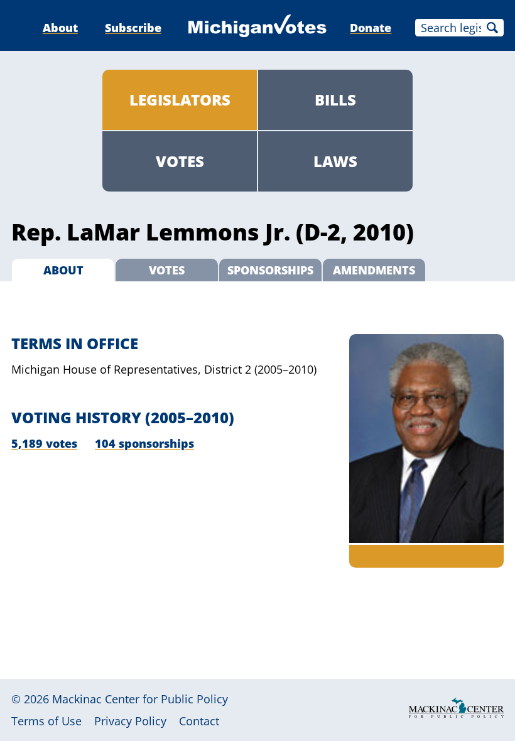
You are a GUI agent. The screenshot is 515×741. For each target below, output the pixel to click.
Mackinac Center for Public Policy (140, 698)
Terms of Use (46, 720)
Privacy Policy (130, 720)
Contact (199, 720)
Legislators (179, 99)
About (60, 27)
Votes (180, 161)
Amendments (374, 270)
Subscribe (133, 27)
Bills (335, 99)
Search (492, 27)
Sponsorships (270, 270)
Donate (370, 27)
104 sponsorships (144, 443)
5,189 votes (44, 443)
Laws (335, 161)
